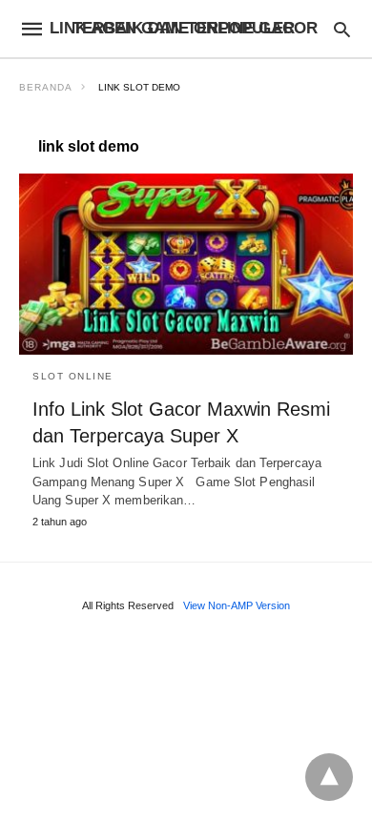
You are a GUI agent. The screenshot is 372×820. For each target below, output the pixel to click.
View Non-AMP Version (236, 605)
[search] (342, 29)
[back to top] (329, 777)
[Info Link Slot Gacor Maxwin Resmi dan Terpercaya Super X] (186, 264)
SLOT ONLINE (73, 376)
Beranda (45, 87)
